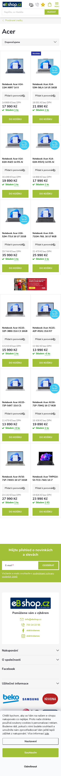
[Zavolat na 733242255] (37, 4)
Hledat (51, 12)
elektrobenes (33, 630)
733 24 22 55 (33, 624)
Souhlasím (30, 752)
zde (47, 733)
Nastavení (31, 741)
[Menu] (56, 4)
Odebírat (48, 565)
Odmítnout (30, 766)
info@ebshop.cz (33, 619)
